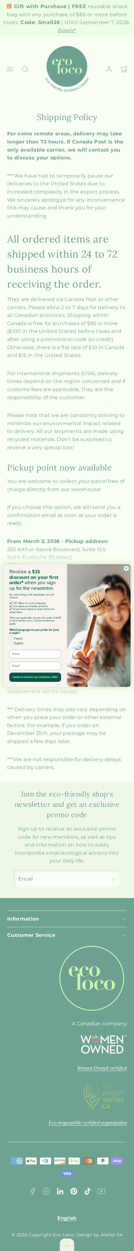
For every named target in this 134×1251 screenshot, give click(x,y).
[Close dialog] (126, 568)
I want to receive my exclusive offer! (35, 677)
